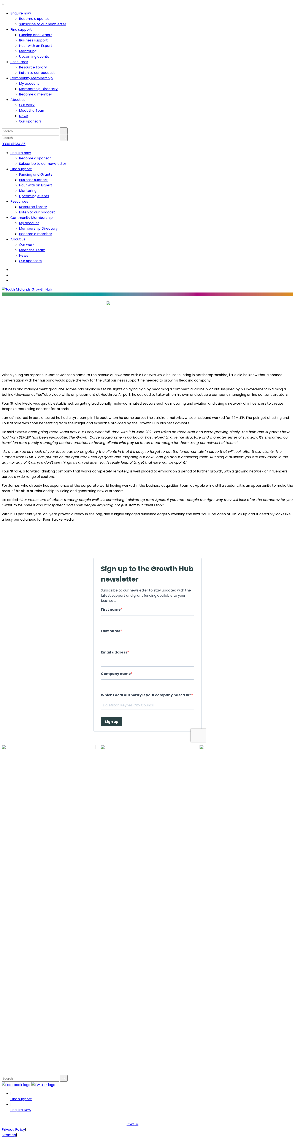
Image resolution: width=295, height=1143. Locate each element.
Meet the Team (32, 110)
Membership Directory (38, 88)
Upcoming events (34, 56)
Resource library (33, 67)
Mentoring (27, 51)
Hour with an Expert (35, 45)
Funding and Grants (35, 34)
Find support (21, 29)
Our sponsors (30, 121)
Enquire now (20, 13)
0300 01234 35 (13, 143)
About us (17, 99)
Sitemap (9, 1134)
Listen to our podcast (37, 72)
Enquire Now (20, 1109)
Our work (27, 105)
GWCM (132, 1124)
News (23, 115)
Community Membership (31, 78)
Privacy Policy (13, 1129)
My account (29, 83)
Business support (33, 40)
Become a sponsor (35, 18)
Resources (19, 61)
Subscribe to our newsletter (42, 24)
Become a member (35, 94)
